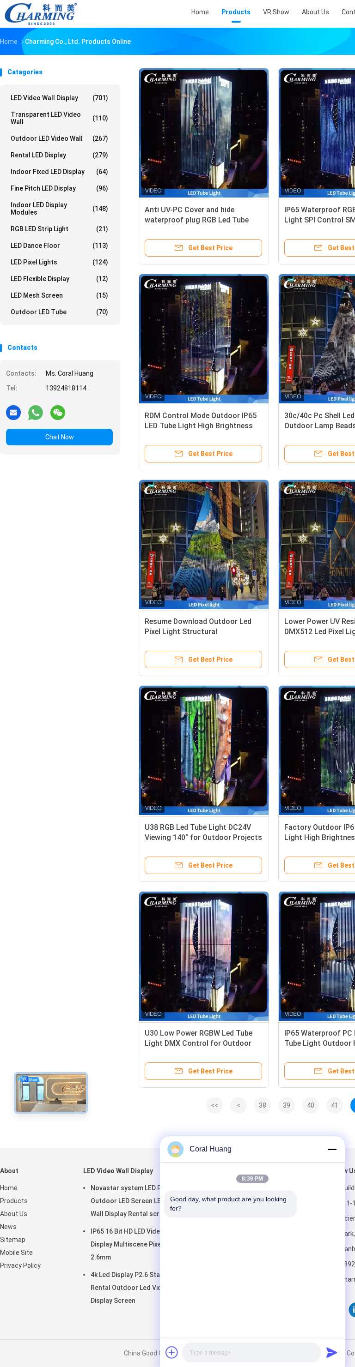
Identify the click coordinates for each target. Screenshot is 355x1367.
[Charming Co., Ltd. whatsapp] (35, 412)
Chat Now (59, 437)
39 (286, 1105)
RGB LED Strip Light (59, 229)
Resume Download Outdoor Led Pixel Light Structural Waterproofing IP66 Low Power (198, 631)
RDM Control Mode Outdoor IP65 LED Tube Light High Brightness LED (201, 425)
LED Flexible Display (59, 278)
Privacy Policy (20, 1265)
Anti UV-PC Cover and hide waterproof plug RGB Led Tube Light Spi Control (197, 219)
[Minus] (331, 1149)
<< (214, 1105)
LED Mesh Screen (59, 295)
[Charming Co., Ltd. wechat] (57, 412)
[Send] (331, 1352)
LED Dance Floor (59, 245)
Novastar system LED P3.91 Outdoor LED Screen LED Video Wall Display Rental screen (137, 1200)
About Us (13, 1213)
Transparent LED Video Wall (59, 118)
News (8, 1226)
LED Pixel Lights (59, 262)
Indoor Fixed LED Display (59, 171)
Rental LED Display (59, 155)
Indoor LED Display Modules (59, 208)
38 (262, 1105)
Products (14, 1201)
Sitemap (12, 1239)
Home (9, 1188)
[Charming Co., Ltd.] (40, 14)
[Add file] (171, 1352)
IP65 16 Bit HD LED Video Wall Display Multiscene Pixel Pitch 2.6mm (135, 1244)
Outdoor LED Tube (59, 312)
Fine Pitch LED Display (59, 188)
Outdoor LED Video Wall (59, 138)
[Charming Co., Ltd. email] (13, 412)
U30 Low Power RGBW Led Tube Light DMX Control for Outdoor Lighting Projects (198, 1043)
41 (334, 1105)
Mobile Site (16, 1252)
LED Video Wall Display (59, 98)
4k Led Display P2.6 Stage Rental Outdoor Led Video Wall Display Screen (137, 1287)
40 (310, 1105)
